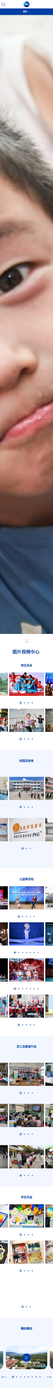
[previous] (4, 1377)
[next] (49, 1377)
